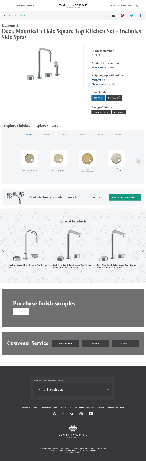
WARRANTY (125, 343)
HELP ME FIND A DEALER (124, 197)
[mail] (113, 16)
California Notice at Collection (107, 407)
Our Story (127, 5)
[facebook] (140, 16)
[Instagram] (81, 414)
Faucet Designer (110, 5)
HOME (4, 15)
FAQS (94, 343)
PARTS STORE (65, 343)
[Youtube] (91, 414)
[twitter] (131, 16)
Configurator (90, 407)
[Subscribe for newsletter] (107, 389)
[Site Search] (137, 6)
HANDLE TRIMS (101, 112)
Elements (11, 25)
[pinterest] (122, 16)
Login (120, 5)
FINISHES (118, 112)
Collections (20, 5)
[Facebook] (63, 414)
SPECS (97, 98)
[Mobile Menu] (8, 6)
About (55, 407)
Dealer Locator (46, 407)
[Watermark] (73, 6)
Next (143, 251)
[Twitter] (72, 414)
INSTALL (112, 98)
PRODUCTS (12, 15)
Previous (3, 251)
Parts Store (63, 407)
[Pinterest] (54, 414)
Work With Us (79, 407)
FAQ (71, 407)
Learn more (21, 312)
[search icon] (6, 5)
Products (30, 5)
